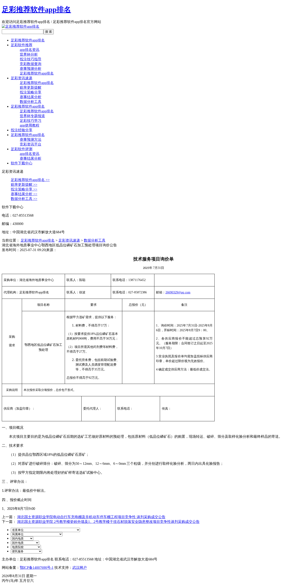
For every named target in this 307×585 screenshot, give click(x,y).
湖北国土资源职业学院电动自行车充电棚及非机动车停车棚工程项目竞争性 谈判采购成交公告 (91, 517)
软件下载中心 (21, 163)
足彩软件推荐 (21, 45)
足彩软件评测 (21, 149)
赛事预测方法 (30, 139)
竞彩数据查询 (30, 64)
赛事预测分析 (30, 68)
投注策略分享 (30, 92)
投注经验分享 (21, 130)
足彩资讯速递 (21, 78)
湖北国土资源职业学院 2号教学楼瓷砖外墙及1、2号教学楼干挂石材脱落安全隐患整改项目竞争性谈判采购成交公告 (108, 522)
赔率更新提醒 (30, 87)
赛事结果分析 (30, 97)
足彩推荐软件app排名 (36, 9)
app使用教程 (29, 125)
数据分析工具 (30, 102)
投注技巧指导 (30, 59)
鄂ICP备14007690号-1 (36, 567)
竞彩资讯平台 (30, 144)
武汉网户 (79, 567)
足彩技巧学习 (30, 120)
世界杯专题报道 (32, 116)
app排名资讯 (29, 50)
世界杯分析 (29, 54)
